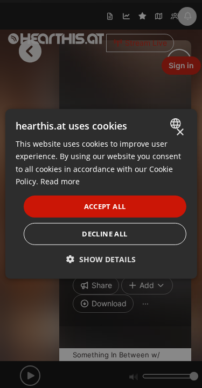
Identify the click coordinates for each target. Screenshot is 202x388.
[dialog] (101, 194)
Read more (60, 181)
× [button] (180, 132)
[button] (101, 259)
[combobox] (177, 123)
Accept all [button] (105, 206)
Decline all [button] (104, 234)
